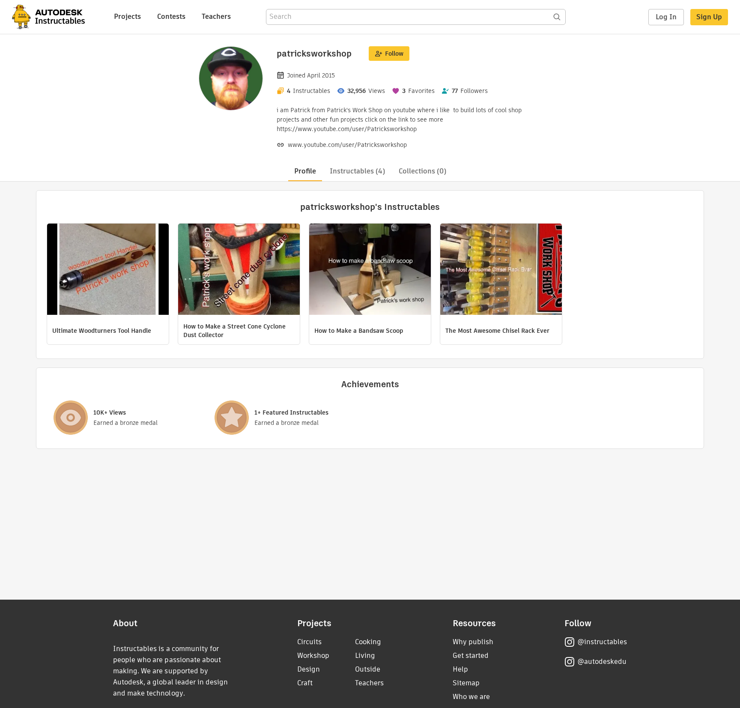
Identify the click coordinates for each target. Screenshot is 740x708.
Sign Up (709, 17)
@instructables (602, 642)
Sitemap (466, 683)
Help (460, 669)
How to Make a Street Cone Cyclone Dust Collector (234, 330)
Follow (394, 53)
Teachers (216, 16)
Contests (171, 16)
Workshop (313, 655)
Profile (305, 171)
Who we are (471, 697)
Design (308, 669)
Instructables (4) (357, 171)
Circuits (309, 642)
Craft (305, 683)
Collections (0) (422, 171)
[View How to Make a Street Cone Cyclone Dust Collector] (239, 270)
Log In (666, 17)
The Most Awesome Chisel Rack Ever (497, 330)
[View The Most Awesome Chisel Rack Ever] (501, 270)
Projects (127, 16)
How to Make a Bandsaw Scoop (358, 330)
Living (365, 655)
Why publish (473, 642)
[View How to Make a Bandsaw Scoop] (370, 270)
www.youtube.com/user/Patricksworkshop (347, 144)
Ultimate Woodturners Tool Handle (101, 330)
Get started (471, 655)
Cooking (368, 642)
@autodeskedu (602, 661)
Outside (367, 669)
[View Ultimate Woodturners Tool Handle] (108, 270)
